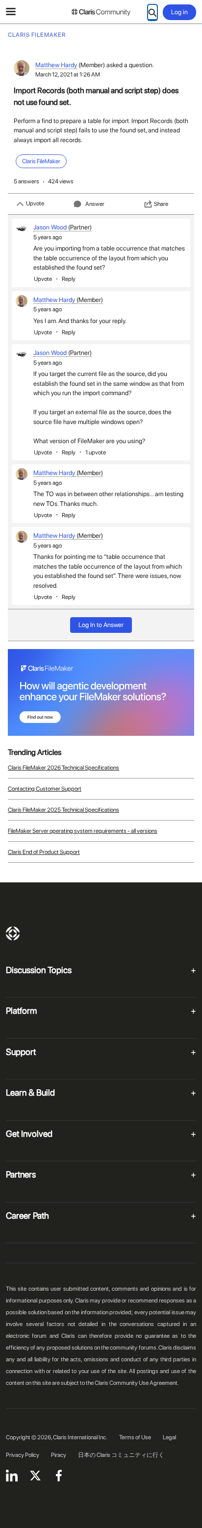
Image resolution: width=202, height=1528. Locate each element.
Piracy (58, 1455)
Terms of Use (135, 1437)
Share (161, 203)
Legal (169, 1437)
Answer (94, 203)
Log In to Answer (101, 624)
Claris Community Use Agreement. (137, 1382)
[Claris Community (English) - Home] (101, 12)
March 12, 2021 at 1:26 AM (67, 74)
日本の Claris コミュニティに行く (121, 1455)
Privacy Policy (22, 1455)
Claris (13, 933)
